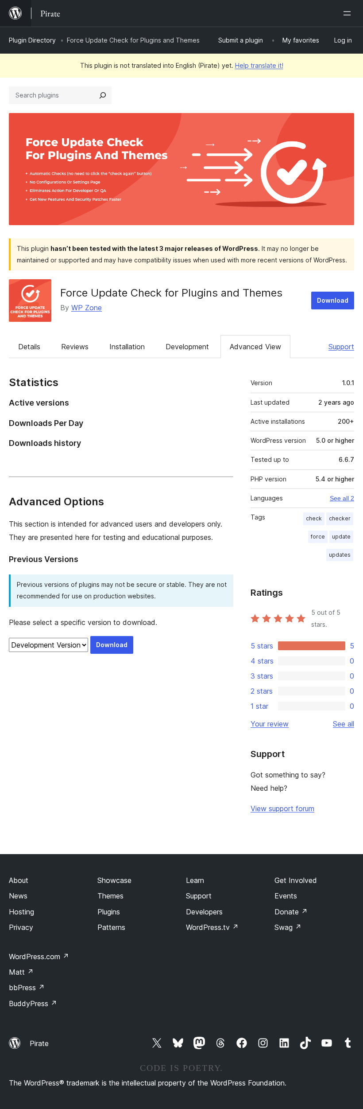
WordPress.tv (212, 927)
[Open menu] (349, 13)
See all (343, 723)
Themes (110, 895)
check (314, 518)
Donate (291, 911)
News (18, 895)
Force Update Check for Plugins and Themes (171, 292)
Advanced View (255, 346)
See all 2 (342, 498)
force (318, 536)
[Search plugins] (103, 95)
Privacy (21, 927)
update (341, 536)
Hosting (21, 911)
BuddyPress (33, 1003)
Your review (270, 723)
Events (285, 895)
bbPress (27, 987)
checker (340, 518)
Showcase (114, 880)
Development (187, 346)
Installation (127, 346)
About (18, 880)
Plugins (108, 911)
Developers (204, 911)
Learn (195, 880)
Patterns (111, 927)
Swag (287, 927)
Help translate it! (259, 65)
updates (340, 554)
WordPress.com (39, 956)
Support (341, 346)
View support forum (282, 808)
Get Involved (295, 880)
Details (29, 346)
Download (332, 300)
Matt (21, 972)
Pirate (39, 1043)
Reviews (75, 346)
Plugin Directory (32, 40)
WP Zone (86, 307)
